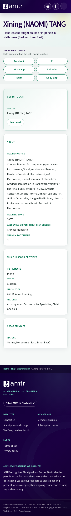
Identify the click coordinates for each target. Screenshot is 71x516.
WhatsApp (19, 69)
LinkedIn (52, 69)
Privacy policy (10, 450)
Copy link (51, 78)
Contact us (9, 420)
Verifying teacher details (16, 430)
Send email (15, 122)
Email (19, 77)
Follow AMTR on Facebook (20, 403)
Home (6, 368)
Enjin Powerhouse (22, 511)
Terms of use (10, 445)
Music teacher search (20, 368)
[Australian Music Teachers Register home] (13, 6)
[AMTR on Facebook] (55, 6)
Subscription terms (48, 425)
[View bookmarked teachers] (47, 6)
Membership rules (47, 420)
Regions (11, 337)
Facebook (19, 61)
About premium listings (15, 425)
